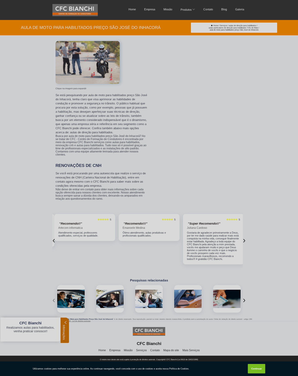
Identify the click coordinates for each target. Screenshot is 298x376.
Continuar (256, 368)
